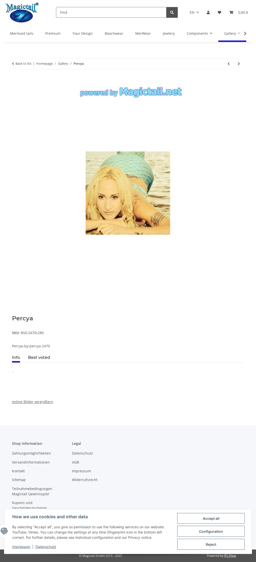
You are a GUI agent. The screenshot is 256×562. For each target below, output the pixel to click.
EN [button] (192, 12)
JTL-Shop (230, 556)
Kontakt (18, 471)
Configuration (211, 531)
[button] (208, 12)
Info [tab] (16, 357)
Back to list (24, 63)
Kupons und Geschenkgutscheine (29, 505)
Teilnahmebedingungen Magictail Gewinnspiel (32, 491)
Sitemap (19, 479)
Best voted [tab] (39, 357)
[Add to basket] (16, 312)
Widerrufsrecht (85, 479)
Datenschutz (46, 547)
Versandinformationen (31, 462)
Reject (211, 544)
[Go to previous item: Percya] (229, 63)
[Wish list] (219, 12)
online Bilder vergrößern (32, 401)
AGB (75, 462)
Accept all (211, 518)
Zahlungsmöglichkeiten (31, 453)
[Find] (172, 12)
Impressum (21, 547)
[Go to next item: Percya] (239, 63)
